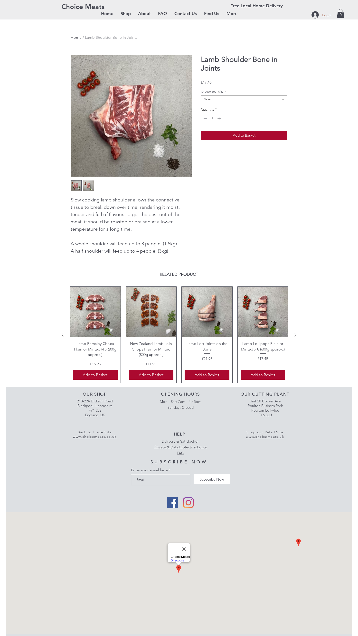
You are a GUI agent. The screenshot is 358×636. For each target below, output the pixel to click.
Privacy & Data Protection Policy (180, 447)
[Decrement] (205, 118)
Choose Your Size (213, 91)
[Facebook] (172, 502)
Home (76, 37)
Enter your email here (149, 470)
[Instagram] (188, 502)
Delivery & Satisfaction (181, 441)
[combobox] (244, 99)
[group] (179, 334)
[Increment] (220, 118)
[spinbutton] (212, 118)
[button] (125, 14)
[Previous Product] (63, 335)
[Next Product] (295, 335)
